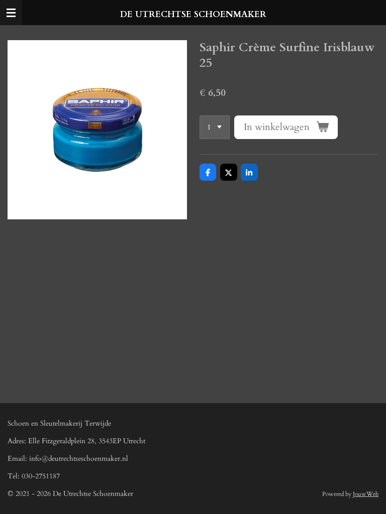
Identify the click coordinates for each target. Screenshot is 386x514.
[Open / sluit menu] (11, 12)
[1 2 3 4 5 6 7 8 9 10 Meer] (215, 127)
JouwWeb (365, 494)
